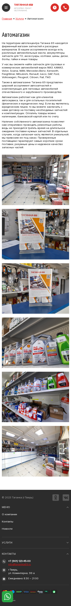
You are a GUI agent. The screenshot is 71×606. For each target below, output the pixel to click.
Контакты (7, 521)
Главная (7, 18)
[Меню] (6, 7)
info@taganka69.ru (19, 564)
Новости (7, 528)
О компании (9, 514)
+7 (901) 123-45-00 (19, 561)
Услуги (20, 18)
